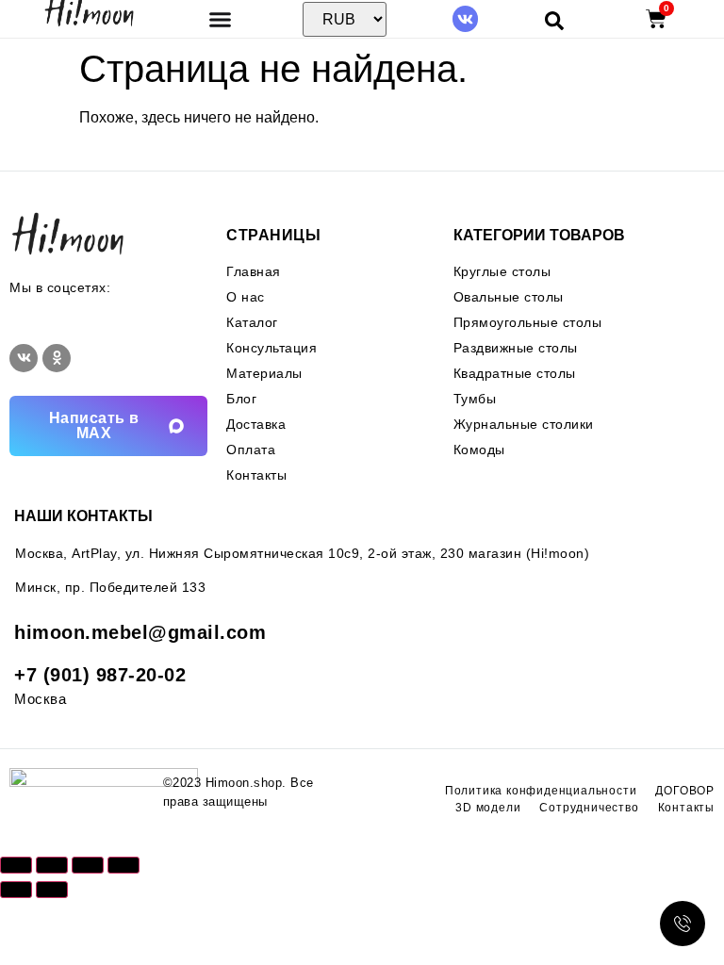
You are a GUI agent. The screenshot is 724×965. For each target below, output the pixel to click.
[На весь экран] (52, 865)
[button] (220, 19)
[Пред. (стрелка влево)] (16, 889)
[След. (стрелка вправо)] (52, 889)
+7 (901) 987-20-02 (100, 674)
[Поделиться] (88, 865)
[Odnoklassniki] (56, 358)
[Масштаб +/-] (16, 865)
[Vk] (465, 18)
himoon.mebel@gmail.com (140, 632)
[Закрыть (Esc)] (123, 865)
